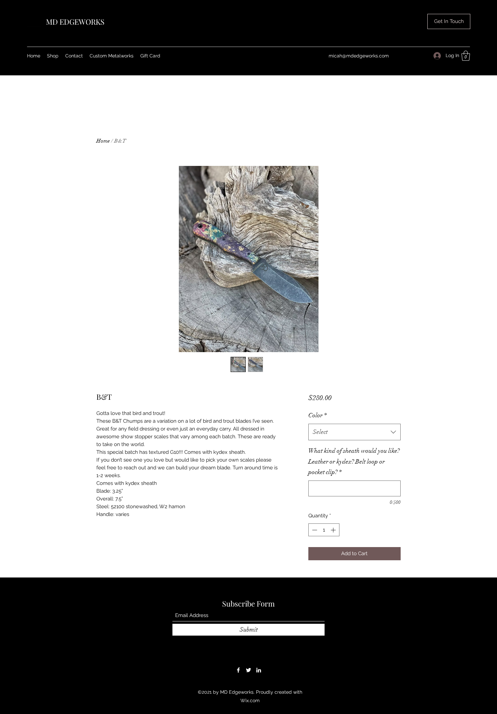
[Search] (407, 37)
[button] (466, 56)
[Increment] (333, 547)
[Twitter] (248, 681)
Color (317, 433)
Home (103, 141)
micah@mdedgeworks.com (359, 55)
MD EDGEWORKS (75, 22)
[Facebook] (238, 681)
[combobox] (354, 449)
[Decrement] (313, 547)
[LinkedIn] (258, 681)
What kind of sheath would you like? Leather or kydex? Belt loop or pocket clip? (354, 479)
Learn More (334, 417)
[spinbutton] (323, 547)
